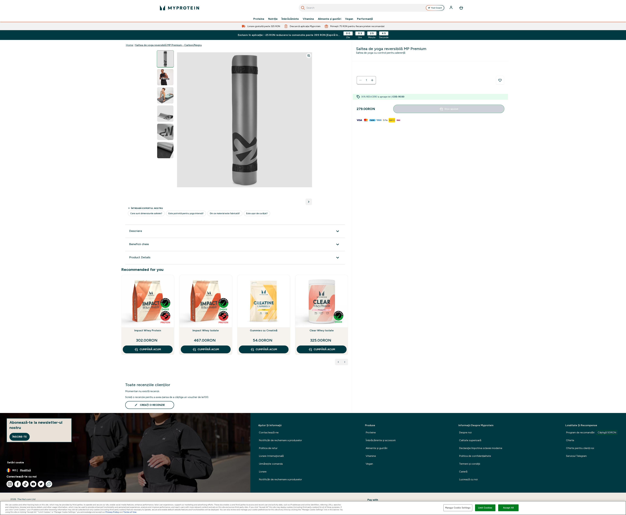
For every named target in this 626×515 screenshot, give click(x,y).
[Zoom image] (308, 55)
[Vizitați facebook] (17, 484)
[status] (366, 80)
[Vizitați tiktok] (25, 484)
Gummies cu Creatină (263, 330)
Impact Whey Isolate (206, 330)
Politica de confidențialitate (475, 456)
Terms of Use (129, 512)
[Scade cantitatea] (360, 80)
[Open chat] (49, 484)
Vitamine (308, 19)
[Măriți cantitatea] (372, 80)
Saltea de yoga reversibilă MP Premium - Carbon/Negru (168, 45)
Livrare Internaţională (271, 456)
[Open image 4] (165, 113)
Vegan (349, 19)
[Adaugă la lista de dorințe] (500, 80)
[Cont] (451, 8)
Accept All (508, 508)
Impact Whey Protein (147, 330)
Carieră (463, 471)
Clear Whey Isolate (322, 330)
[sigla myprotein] (179, 8)
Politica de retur (268, 448)
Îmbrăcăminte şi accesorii (380, 440)
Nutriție (273, 19)
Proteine (258, 19)
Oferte (570, 440)
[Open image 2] (165, 77)
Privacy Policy (112, 512)
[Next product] (345, 362)
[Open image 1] (165, 58)
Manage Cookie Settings (457, 508)
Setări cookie (15, 462)
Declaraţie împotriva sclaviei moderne (480, 448)
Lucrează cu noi (468, 479)
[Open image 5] (165, 131)
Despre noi (465, 432)
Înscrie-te (19, 436)
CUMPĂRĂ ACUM (150, 349)
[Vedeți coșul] (461, 8)
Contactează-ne (269, 432)
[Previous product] (338, 362)
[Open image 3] (165, 95)
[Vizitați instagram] (10, 484)
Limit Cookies (485, 508)
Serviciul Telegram (576, 456)
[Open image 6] (165, 150)
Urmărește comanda (271, 463)
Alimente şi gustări (329, 19)
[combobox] (372, 8)
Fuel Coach (436, 8)
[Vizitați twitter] (41, 484)
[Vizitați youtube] (33, 484)
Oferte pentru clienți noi (580, 448)
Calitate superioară (470, 440)
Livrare (263, 471)
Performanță (365, 19)
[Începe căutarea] (303, 8)
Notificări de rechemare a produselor (280, 440)
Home (129, 45)
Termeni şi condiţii (469, 463)
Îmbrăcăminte (290, 19)
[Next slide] (347, 322)
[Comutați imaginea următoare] (309, 202)
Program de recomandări (591, 432)
